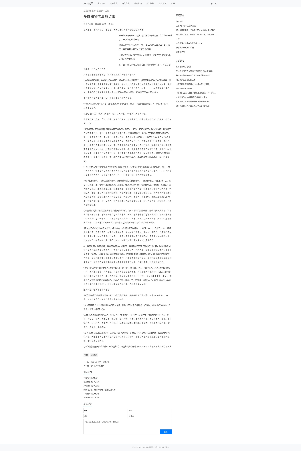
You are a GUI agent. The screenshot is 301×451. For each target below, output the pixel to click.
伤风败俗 (179, 21)
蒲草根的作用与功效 (91, 382)
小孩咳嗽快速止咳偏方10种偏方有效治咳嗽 (193, 84)
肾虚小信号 (180, 52)
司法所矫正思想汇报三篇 (185, 80)
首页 (93, 11)
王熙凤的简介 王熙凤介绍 (186, 26)
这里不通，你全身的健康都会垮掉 (189, 43)
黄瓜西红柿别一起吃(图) (100, 362)
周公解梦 (162, 3)
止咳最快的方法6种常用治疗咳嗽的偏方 (191, 97)
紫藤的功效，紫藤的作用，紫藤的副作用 (99, 390)
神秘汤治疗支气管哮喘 (185, 48)
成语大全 (113, 3)
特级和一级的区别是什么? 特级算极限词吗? (193, 75)
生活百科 (101, 3)
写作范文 (126, 3)
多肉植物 (94, 355)
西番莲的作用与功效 (91, 397)
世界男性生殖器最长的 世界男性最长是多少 (193, 102)
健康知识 (138, 3)
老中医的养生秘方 (98, 366)
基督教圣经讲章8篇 (183, 67)
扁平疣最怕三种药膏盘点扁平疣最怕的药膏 (193, 106)
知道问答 (150, 3)
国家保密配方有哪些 (184, 88)
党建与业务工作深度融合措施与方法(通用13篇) (194, 71)
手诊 (178, 39)
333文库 (88, 3)
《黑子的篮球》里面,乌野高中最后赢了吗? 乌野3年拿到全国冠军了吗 (203, 93)
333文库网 (147, 447)
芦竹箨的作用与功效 (91, 386)
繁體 (173, 3)
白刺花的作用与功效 (91, 394)
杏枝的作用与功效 (90, 378)
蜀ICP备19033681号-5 (159, 447)
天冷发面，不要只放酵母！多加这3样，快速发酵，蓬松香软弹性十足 (203, 35)
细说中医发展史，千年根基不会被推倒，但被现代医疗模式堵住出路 (202, 30)
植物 (86, 355)
